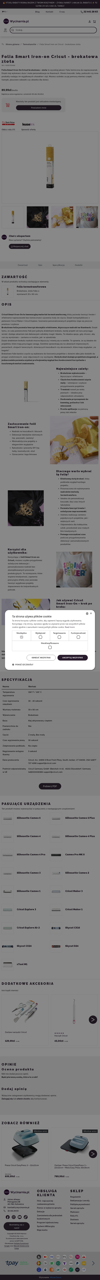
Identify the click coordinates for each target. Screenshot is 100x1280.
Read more (70, 627)
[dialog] (50, 640)
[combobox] (87, 613)
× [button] (91, 613)
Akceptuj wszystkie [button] (72, 657)
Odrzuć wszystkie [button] (41, 657)
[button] (22, 664)
